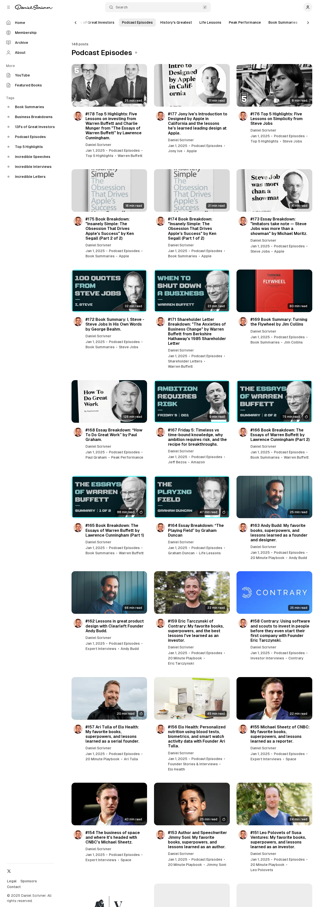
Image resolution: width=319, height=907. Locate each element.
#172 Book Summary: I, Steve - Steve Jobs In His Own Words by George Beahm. (114, 324)
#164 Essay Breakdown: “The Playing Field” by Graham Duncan (196, 530)
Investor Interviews (267, 658)
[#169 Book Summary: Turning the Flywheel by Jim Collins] (274, 291)
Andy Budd (298, 558)
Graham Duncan (181, 553)
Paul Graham (96, 457)
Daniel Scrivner (98, 145)
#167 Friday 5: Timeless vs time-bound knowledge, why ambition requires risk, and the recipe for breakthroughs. (197, 437)
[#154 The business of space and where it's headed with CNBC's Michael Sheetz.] (109, 804)
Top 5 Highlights (99, 156)
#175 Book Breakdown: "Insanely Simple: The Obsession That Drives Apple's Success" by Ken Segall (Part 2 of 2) (109, 229)
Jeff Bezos (177, 462)
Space (291, 759)
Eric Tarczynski (181, 663)
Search (122, 7)
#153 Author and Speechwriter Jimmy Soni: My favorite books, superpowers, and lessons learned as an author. (197, 839)
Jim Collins (293, 342)
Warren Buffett (130, 156)
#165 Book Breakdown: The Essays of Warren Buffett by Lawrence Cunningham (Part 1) (114, 530)
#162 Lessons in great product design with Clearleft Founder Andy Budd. (114, 626)
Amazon (198, 462)
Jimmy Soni (216, 865)
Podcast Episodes (137, 22)
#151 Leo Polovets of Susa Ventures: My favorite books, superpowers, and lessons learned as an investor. (278, 839)
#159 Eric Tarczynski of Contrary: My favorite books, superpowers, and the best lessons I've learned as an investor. (196, 631)
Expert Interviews (100, 649)
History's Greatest (176, 22)
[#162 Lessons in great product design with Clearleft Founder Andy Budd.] (109, 592)
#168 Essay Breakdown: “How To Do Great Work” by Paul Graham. (113, 435)
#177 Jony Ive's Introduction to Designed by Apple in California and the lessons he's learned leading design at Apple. (197, 124)
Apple (192, 151)
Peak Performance (245, 22)
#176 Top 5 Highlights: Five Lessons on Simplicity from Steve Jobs (276, 119)
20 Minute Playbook (267, 558)
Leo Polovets (261, 870)
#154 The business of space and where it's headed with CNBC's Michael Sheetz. (112, 837)
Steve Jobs (292, 141)
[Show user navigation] (307, 7)
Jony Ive (175, 151)
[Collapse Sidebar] (8, 7)
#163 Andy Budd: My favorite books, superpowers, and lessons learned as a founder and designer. (279, 532)
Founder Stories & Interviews (193, 764)
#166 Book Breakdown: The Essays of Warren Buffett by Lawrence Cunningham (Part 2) (280, 435)
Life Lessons (210, 22)
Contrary (296, 658)
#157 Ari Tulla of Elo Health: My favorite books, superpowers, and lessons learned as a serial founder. (112, 734)
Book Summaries (283, 22)
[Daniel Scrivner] (33, 7)
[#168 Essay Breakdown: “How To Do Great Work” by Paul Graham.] (109, 401)
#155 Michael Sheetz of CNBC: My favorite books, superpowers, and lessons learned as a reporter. (280, 734)
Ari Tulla (131, 759)
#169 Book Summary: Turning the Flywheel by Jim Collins (278, 322)
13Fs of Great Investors (94, 22)
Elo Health (176, 769)
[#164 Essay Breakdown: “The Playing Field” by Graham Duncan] (192, 497)
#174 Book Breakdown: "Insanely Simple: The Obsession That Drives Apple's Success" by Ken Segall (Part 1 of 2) (192, 229)
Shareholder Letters (185, 361)
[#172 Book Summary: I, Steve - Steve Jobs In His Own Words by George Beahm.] (109, 291)
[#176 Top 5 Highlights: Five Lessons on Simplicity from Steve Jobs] (274, 85)
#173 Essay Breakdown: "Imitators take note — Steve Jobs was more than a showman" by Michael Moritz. (278, 226)
